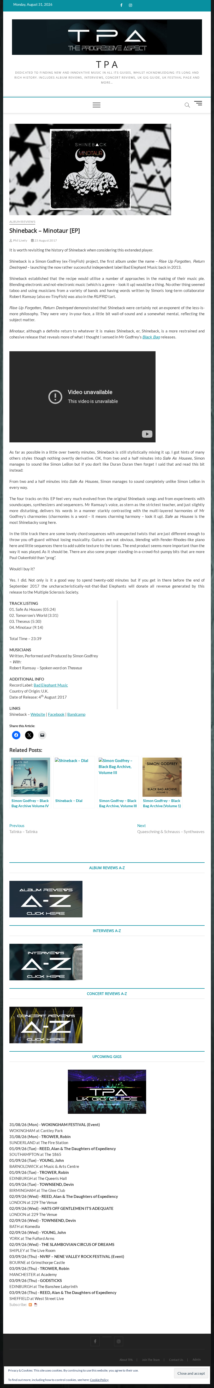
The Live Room (42, 1250)
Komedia (32, 1226)
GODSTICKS (51, 1280)
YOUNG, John (51, 1160)
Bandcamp (76, 714)
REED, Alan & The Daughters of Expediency (77, 1148)
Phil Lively (19, 240)
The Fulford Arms (40, 1238)
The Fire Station (54, 1142)
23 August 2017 (45, 240)
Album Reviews (22, 222)
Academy (49, 1274)
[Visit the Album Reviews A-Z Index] (45, 883)
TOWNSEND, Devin (56, 1184)
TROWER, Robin (56, 1136)
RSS (30, 1305)
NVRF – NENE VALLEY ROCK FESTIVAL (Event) (82, 1256)
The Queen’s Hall (52, 1178)
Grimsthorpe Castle (48, 1262)
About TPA (126, 1359)
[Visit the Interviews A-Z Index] (45, 946)
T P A (107, 64)
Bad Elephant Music (51, 685)
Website (38, 714)
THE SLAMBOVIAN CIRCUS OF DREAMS (77, 1244)
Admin (197, 1359)
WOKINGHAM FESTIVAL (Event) (70, 1124)
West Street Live (49, 1298)
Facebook (56, 714)
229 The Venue (44, 1202)
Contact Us (176, 1359)
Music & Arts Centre (61, 1166)
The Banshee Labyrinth (58, 1286)
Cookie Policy (99, 1380)
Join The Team (151, 1359)
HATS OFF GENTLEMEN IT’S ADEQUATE (77, 1208)
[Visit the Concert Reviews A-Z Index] (45, 1009)
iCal (35, 1305)
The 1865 (53, 1154)
